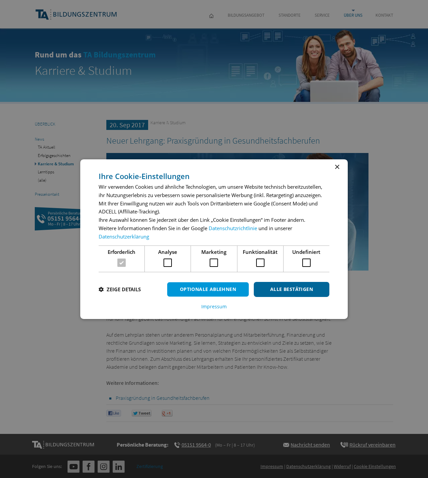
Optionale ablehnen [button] (208, 289)
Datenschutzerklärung (124, 236)
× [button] (336, 166)
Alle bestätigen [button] (291, 289)
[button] (120, 289)
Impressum (214, 307)
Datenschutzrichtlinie (233, 228)
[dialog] (214, 239)
